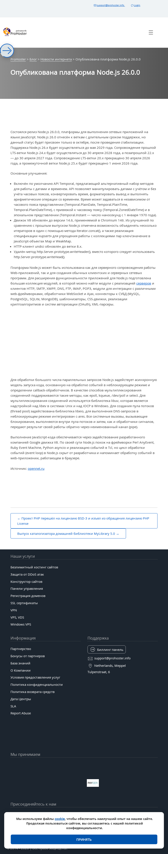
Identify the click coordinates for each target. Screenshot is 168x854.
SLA (13, 706)
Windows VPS (20, 624)
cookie (60, 819)
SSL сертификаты (24, 603)
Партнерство (20, 649)
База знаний (20, 663)
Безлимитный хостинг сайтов (34, 567)
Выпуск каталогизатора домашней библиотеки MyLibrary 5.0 (66, 533)
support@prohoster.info (111, 5)
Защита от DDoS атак (27, 574)
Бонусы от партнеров (27, 656)
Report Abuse (20, 713)
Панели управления (26, 588)
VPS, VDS (17, 617)
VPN (13, 610)
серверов (143, 283)
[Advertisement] (84, 342)
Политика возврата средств (32, 691)
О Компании (20, 670)
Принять (84, 839)
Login (137, 5)
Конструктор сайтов (26, 581)
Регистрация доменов (28, 595)
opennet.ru (36, 468)
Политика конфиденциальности (36, 684)
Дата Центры (20, 699)
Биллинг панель (110, 649)
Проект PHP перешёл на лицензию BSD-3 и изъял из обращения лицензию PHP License (83, 521)
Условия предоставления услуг (35, 677)
